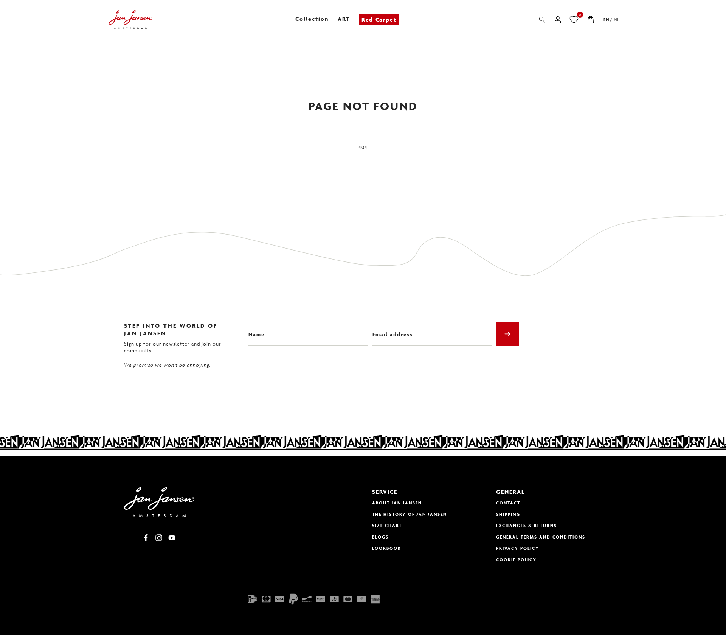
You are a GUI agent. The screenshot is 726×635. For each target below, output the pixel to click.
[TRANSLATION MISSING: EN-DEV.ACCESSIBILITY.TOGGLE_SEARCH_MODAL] (542, 19)
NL (616, 19)
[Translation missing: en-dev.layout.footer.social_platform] (146, 537)
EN (606, 19)
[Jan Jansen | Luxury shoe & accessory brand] (130, 19)
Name (255, 329)
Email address (390, 329)
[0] (574, 20)
